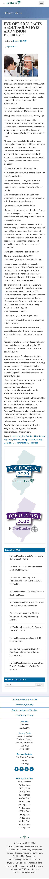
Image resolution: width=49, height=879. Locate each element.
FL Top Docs (24, 788)
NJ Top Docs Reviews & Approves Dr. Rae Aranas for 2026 (26, 557)
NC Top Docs (24, 804)
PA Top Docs (24, 818)
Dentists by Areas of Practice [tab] (24, 710)
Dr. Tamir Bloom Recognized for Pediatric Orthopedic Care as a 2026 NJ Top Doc (26, 580)
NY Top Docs (24, 811)
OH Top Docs (25, 814)
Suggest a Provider (24, 742)
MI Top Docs (24, 801)
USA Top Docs (24, 781)
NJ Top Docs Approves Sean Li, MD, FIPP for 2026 (25, 639)
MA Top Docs (24, 798)
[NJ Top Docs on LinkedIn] (21, 769)
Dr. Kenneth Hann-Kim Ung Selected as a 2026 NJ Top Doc (26, 568)
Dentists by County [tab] (24, 715)
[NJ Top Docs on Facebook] (16, 769)
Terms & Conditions (31, 859)
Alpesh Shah (11, 46)
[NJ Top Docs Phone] (32, 769)
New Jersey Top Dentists (22, 436)
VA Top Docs (24, 821)
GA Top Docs (24, 791)
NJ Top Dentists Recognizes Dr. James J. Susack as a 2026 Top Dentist (27, 604)
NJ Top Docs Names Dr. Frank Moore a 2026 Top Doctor (27, 593)
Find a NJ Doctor (24, 736)
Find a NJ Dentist (24, 739)
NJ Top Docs (32, 442)
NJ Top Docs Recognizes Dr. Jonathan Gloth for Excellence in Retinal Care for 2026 (26, 666)
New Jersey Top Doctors (24, 439)
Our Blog (24, 745)
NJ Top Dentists (19, 442)
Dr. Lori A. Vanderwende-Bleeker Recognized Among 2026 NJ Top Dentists (24, 616)
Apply (24, 760)
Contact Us (25, 728)
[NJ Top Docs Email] (26, 769)
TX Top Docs (24, 824)
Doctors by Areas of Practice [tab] (24, 699)
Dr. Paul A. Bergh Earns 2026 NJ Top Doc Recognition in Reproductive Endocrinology (26, 652)
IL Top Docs (24, 794)
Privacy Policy (15, 859)
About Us (24, 724)
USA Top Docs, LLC (15, 846)
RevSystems (31, 872)
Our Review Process (24, 757)
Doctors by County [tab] (24, 704)
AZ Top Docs (24, 785)
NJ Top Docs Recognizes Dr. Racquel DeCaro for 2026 (26, 629)
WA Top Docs (24, 827)
